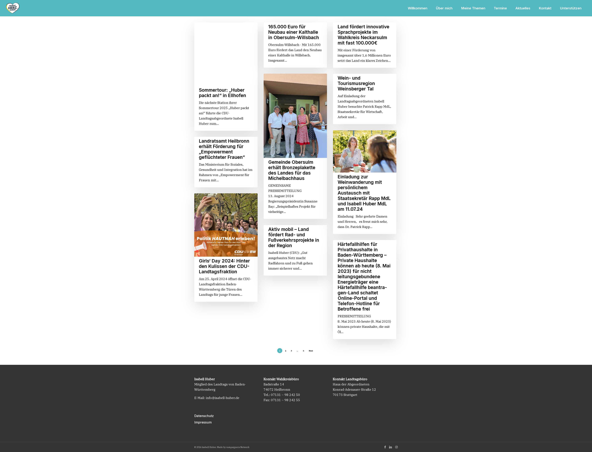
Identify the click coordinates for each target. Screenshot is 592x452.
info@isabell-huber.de (222, 398)
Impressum (203, 422)
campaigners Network (237, 447)
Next (311, 351)
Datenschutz (204, 416)
